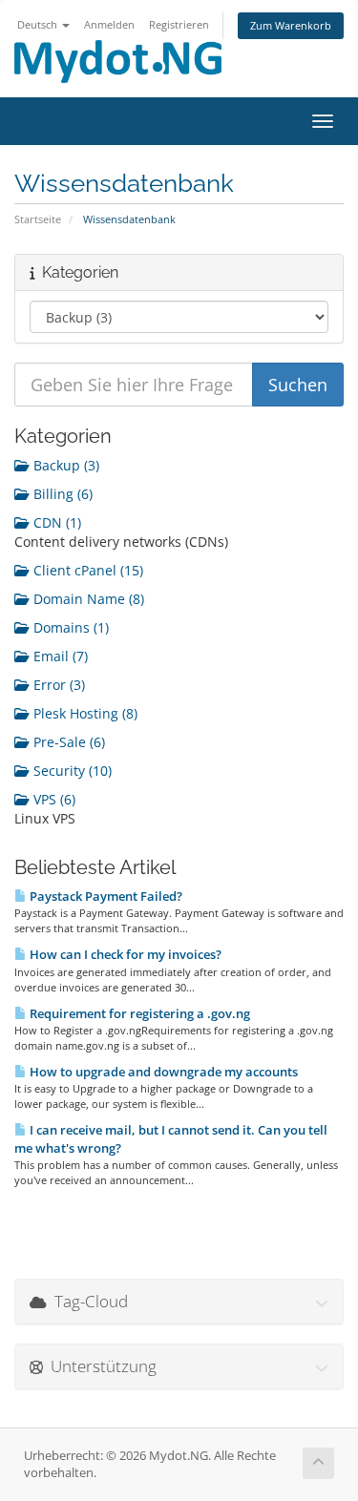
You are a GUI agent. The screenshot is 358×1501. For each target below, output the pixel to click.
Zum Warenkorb (290, 25)
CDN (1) (55, 522)
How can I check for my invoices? (124, 954)
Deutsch (38, 24)
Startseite (37, 219)
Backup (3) (64, 465)
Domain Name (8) (87, 599)
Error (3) (57, 685)
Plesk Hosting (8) (83, 713)
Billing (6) (61, 494)
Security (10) (71, 770)
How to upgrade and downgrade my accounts (162, 1071)
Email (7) (59, 656)
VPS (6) (52, 799)
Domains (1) (69, 627)
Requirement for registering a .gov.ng (138, 1013)
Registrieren (179, 24)
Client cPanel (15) (86, 570)
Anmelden (109, 24)
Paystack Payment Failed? (104, 896)
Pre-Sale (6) (67, 742)
